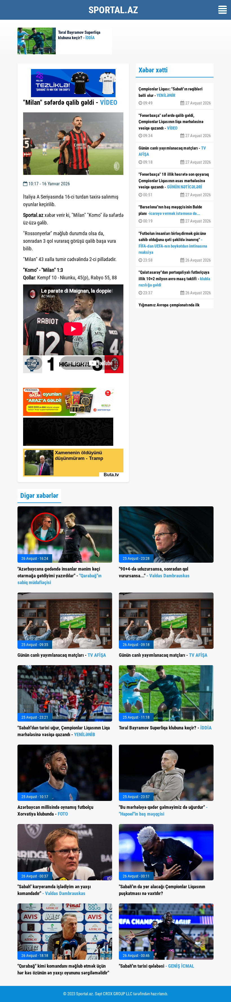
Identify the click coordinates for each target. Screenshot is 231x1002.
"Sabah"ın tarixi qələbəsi (156, 966)
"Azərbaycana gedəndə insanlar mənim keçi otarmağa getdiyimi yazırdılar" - (59, 575)
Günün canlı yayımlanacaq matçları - (175, 155)
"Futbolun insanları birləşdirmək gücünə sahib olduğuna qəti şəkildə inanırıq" (175, 247)
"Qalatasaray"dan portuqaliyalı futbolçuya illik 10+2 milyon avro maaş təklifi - (175, 282)
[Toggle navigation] (222, 10)
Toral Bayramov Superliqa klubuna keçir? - (165, 728)
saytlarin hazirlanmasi (46, 381)
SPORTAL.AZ (113, 9)
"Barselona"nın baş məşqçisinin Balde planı (175, 214)
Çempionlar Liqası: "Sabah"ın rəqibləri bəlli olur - (175, 96)
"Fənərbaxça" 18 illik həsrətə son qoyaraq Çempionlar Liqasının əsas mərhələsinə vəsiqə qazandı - (175, 184)
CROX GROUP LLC (117, 993)
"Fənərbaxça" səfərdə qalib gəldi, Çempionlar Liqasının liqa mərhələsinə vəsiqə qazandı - (175, 126)
